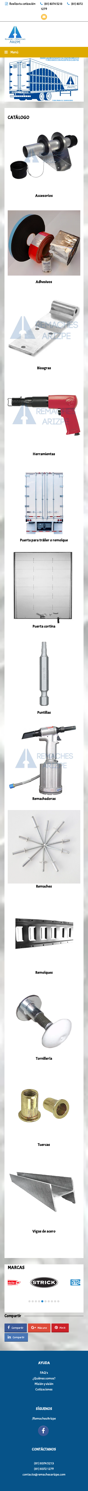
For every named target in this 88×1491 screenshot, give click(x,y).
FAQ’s (44, 1373)
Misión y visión (44, 1384)
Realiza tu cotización (22, 4)
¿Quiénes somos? (44, 1378)
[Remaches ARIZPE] (15, 33)
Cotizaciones (44, 1389)
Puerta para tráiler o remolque (44, 540)
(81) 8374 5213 (53, 4)
